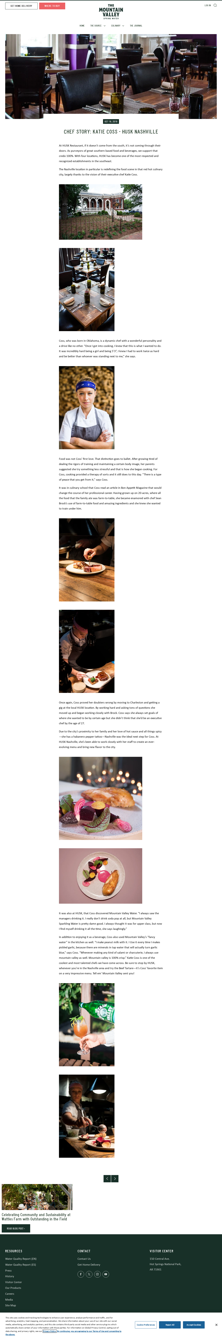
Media (9, 1299)
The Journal (136, 25)
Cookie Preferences (146, 1325)
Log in (208, 5)
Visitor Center (13, 1282)
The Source (96, 25)
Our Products (13, 1288)
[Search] (215, 5)
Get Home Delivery (21, 6)
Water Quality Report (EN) (20, 1259)
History (9, 1276)
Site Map (10, 1305)
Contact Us (84, 1259)
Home (82, 25)
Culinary (115, 25)
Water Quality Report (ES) (20, 1264)
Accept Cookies (194, 1325)
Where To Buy (52, 6)
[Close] (216, 1325)
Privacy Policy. (49, 1331)
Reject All (170, 1325)
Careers (9, 1294)
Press (8, 1270)
